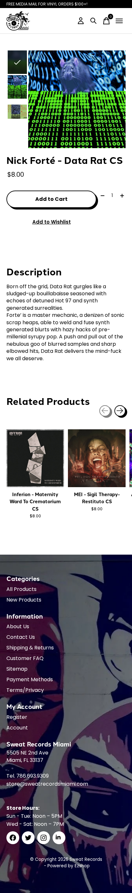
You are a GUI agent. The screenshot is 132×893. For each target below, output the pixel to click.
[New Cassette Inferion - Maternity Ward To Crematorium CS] (35, 458)
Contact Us (20, 637)
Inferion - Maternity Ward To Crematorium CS (35, 501)
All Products (21, 589)
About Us (17, 626)
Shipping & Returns (30, 647)
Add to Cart (51, 199)
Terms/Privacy (25, 690)
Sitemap (17, 669)
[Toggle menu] (119, 20)
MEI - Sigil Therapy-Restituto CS (97, 498)
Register (16, 717)
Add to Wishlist (51, 222)
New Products (23, 599)
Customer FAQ (25, 658)
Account (17, 727)
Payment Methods (29, 679)
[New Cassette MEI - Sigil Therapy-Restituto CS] (97, 458)
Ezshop (82, 866)
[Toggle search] (93, 20)
